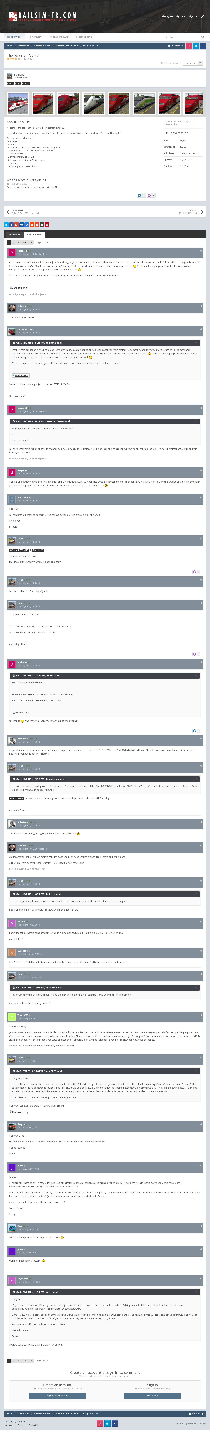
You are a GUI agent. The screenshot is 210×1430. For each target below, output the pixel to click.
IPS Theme (9, 1421)
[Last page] (31, 242)
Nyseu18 (21, 951)
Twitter (196, 46)
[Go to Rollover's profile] (12, 308)
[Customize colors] (202, 16)
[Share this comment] (201, 250)
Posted (28, 254)
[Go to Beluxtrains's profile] (12, 740)
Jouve (20, 1165)
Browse (15, 36)
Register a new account (57, 1395)
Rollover (21, 306)
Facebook (203, 46)
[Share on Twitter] (6, 224)
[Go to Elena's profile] (9, 76)
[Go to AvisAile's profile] (12, 923)
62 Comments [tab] (34, 234)
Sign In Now (152, 1395)
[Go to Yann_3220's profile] (12, 1017)
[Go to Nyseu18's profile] (12, 952)
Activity (36, 36)
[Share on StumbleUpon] (37, 224)
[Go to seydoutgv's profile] (12, 1280)
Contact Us (34, 1425)
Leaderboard (61, 36)
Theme (21, 1425)
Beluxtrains (23, 738)
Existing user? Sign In (172, 16)
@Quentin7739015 (19, 550)
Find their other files (23, 77)
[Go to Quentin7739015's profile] (12, 331)
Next (25, 242)
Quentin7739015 (25, 329)
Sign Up (193, 16)
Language (9, 1425)
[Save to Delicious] (26, 224)
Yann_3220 (22, 1015)
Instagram (189, 46)
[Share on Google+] (16, 224)
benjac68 (22, 251)
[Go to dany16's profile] (12, 1126)
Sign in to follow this (172, 63)
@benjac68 (37, 550)
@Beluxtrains (16, 798)
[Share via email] (42, 224)
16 (200, 63)
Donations (85, 36)
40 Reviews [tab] (14, 234)
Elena (21, 74)
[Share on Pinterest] (47, 224)
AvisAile (21, 921)
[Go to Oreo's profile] (12, 1228)
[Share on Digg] (21, 224)
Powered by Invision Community (191, 1423)
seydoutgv (22, 1278)
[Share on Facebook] (11, 224)
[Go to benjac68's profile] (12, 252)
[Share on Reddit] (32, 224)
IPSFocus (21, 1421)
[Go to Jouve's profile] (12, 1167)
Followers (190, 63)
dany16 (21, 1124)
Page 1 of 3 (42, 242)
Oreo (20, 1226)
